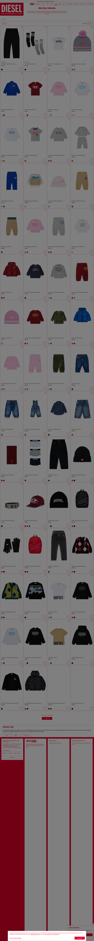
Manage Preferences (35, 934)
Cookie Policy (56, 934)
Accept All (79, 938)
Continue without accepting (15, 938)
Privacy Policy (48, 934)
